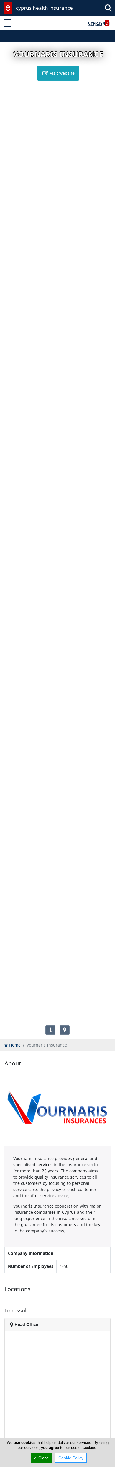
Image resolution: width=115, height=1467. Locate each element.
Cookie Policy (70, 1457)
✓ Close (41, 1457)
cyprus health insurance (44, 7)
